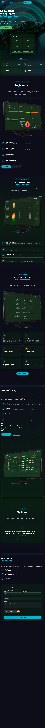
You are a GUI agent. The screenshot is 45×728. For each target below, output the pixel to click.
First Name (6, 591)
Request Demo (17, 166)
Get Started (28, 2)
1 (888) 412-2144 (8, 570)
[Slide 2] (20, 58)
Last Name (25, 591)
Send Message (22, 617)
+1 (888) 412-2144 (18, 590)
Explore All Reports (22, 373)
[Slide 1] (18, 58)
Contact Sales (15, 27)
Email (5, 596)
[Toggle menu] (42, 2)
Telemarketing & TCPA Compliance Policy (12, 579)
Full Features (5, 27)
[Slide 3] (22, 58)
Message (5, 601)
